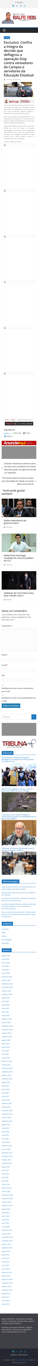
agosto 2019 (6, 1251)
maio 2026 (5, 966)
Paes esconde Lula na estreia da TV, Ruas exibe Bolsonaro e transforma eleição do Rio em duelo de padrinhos (19, 914)
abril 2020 (5, 1223)
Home (7, 420)
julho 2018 (5, 1297)
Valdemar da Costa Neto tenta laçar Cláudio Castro (19, 594)
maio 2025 (5, 1008)
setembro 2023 (7, 1079)
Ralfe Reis (17, 80)
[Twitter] (17, 6)
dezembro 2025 (7, 984)
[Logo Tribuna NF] (19, 743)
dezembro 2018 (7, 1279)
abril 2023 (5, 1096)
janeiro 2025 (6, 1022)
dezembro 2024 (7, 1026)
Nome (5, 655)
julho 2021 (5, 1170)
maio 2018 (5, 1304)
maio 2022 (5, 1135)
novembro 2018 (7, 1283)
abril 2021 (5, 1181)
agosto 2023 (6, 1082)
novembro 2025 (7, 987)
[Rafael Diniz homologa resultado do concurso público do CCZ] (19, 535)
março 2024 (6, 1058)
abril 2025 (5, 1012)
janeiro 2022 (6, 1149)
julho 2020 (5, 1213)
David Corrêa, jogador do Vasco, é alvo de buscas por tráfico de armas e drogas (17, 790)
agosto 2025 (6, 998)
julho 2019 (5, 1255)
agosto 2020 (6, 1209)
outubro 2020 (6, 1202)
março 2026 (6, 973)
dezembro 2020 (7, 1195)
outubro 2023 (6, 1075)
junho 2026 (6, 963)
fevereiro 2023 (7, 1103)
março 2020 (6, 1227)
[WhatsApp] (25, 6)
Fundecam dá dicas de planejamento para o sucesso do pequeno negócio (18, 849)
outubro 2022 (6, 1118)
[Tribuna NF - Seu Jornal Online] (19, 422)
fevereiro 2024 (7, 1061)
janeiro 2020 (6, 1234)
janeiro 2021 (6, 1191)
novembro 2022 (7, 1114)
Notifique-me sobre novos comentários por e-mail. (17, 690)
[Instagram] (21, 6)
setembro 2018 (7, 1290)
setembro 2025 (7, 994)
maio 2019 (5, 1262)
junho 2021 (6, 1174)
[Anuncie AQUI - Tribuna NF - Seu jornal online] (19, 442)
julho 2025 (5, 1001)
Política (7, 37)
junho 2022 (6, 1132)
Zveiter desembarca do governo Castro (15, 521)
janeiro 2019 (6, 1276)
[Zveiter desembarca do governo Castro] (19, 500)
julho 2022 (5, 1128)
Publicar (7, 433)
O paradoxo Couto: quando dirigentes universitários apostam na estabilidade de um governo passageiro (19, 817)
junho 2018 (6, 1301)
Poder (4, 933)
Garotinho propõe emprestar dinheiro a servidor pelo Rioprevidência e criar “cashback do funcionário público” (19, 906)
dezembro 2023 (7, 1068)
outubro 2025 (6, 991)
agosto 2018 (6, 1294)
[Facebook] (13, 6)
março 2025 (6, 1015)
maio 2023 (5, 1093)
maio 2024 (5, 1051)
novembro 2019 (7, 1241)
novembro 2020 (7, 1198)
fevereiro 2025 (7, 1019)
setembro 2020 (7, 1206)
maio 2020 (5, 1220)
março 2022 (6, 1142)
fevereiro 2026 (7, 977)
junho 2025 (6, 1005)
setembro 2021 (7, 1163)
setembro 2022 (7, 1121)
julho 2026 (5, 959)
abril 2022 (5, 1139)
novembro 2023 (7, 1072)
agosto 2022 (6, 1125)
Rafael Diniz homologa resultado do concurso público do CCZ (19, 558)
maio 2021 (5, 1177)
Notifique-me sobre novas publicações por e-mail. (19, 699)
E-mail (5, 665)
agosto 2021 (6, 1167)
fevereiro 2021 (7, 1188)
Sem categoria (7, 940)
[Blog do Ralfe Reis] (19, 17)
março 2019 (6, 1269)
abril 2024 (5, 1054)
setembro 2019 (7, 1248)
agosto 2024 (6, 1040)
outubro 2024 (6, 1033)
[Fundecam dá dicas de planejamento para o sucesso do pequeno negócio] (19, 853)
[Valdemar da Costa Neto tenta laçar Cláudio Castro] (19, 572)
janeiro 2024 (6, 1065)
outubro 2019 (6, 1244)
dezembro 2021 (7, 1153)
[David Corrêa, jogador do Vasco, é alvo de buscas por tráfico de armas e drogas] (19, 794)
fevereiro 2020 (7, 1230)
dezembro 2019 (7, 1237)
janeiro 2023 (6, 1107)
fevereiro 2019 (7, 1272)
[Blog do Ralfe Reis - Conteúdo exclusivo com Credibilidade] (19, 101)
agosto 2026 (6, 956)
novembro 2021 (7, 1156)
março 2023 (6, 1100)
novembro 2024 (7, 1030)
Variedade (5, 943)
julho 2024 (5, 1044)
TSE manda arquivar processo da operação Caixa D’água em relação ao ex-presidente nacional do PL (18, 481)
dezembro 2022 (7, 1110)
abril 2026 (5, 970)
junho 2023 (6, 1089)
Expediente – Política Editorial (19, 1355)
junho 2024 (6, 1047)
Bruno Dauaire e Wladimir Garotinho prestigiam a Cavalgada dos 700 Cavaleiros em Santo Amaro (18, 759)
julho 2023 (5, 1086)
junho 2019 (6, 1258)
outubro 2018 (6, 1286)
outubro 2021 (6, 1160)
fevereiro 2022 (7, 1146)
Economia (5, 929)
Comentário (7, 626)
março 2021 (6, 1184)
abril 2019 (5, 1265)
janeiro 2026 (6, 980)
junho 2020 (6, 1216)
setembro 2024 (7, 1037)
